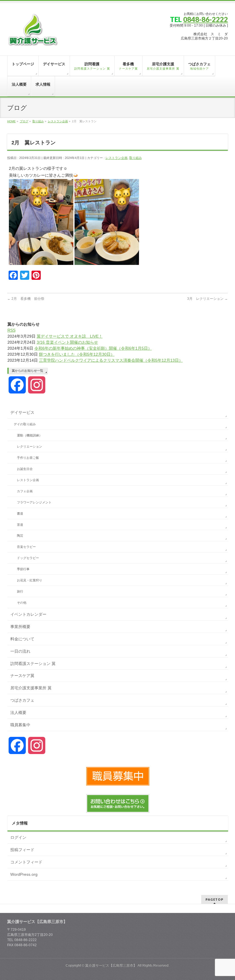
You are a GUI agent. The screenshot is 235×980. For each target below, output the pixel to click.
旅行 (20, 591)
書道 (20, 513)
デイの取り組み (25, 424)
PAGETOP (214, 899)
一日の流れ (20, 651)
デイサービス (22, 412)
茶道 (20, 524)
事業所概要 (20, 626)
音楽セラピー (26, 546)
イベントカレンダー (28, 614)
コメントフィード (26, 862)
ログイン (18, 837)
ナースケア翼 (22, 675)
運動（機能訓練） (29, 435)
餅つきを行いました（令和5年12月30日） (77, 354)
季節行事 (23, 569)
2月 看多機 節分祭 (25, 299)
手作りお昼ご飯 (28, 457)
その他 (21, 602)
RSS (11, 330)
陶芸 (20, 535)
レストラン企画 (116, 158)
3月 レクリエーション (207, 299)
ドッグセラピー (28, 558)
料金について (22, 639)
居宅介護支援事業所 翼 (31, 688)
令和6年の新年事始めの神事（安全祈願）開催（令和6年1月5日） (93, 348)
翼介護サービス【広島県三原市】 (111, 965)
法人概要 (18, 712)
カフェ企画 (25, 491)
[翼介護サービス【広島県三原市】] (33, 40)
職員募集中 (20, 725)
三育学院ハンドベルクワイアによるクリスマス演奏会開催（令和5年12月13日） (111, 360)
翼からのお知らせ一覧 (27, 370)
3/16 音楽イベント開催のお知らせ (67, 342)
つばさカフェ (22, 700)
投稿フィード (22, 849)
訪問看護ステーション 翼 (33, 663)
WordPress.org (24, 874)
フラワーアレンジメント (34, 502)
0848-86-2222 (205, 19)
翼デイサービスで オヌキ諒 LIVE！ (70, 336)
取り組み (135, 158)
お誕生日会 (25, 469)
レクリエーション (29, 446)
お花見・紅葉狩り (29, 580)
